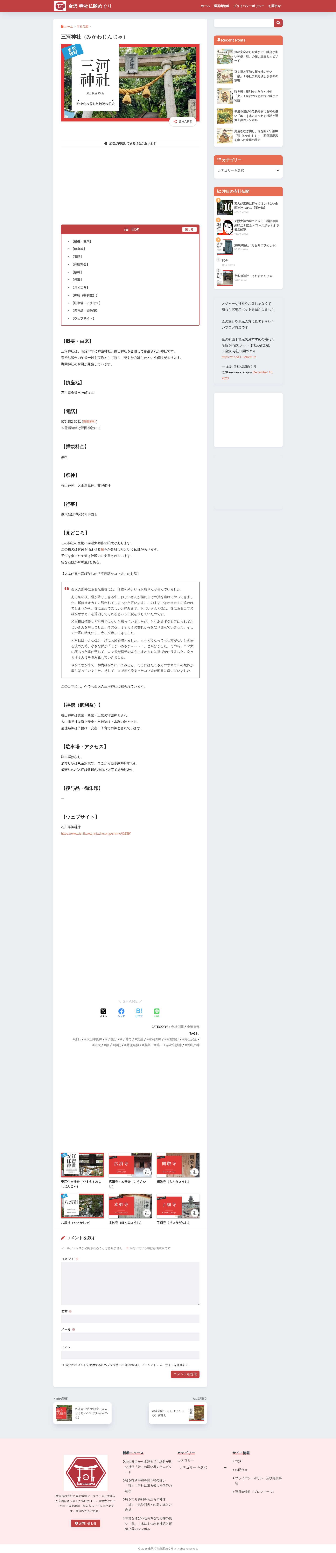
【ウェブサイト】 (83, 318)
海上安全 (191, 1039)
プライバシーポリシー (248, 6)
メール (68, 1329)
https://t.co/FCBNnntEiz (239, 357)
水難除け (173, 1039)
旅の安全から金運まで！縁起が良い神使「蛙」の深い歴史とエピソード (148, 1467)
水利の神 (155, 1039)
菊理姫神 (132, 1045)
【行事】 (77, 279)
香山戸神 (193, 1045)
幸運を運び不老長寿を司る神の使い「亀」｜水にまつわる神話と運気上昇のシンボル (148, 1523)
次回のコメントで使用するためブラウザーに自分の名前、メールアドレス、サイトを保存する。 (128, 1365)
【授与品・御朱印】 (85, 310)
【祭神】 (77, 272)
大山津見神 (94, 1039)
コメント (70, 1259)
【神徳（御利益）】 (85, 295)
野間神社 (89, 421)
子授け (112, 1039)
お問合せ (274, 6)
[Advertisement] (130, 183)
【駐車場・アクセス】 (86, 303)
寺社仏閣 (177, 1027)
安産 (140, 1039)
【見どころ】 (80, 287)
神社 (118, 1045)
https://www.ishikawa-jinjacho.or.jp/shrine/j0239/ (96, 833)
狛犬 (97, 1045)
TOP (238, 1461)
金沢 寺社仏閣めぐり (89, 6)
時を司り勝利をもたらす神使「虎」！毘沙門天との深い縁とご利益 (148, 1504)
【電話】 (77, 256)
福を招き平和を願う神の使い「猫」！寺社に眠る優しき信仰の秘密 (148, 1485)
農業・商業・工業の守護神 (163, 1045)
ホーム (205, 6)
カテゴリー (186, 1460)
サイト (66, 1347)
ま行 (78, 1039)
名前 (66, 1311)
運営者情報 (221, 6)
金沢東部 (193, 1027)
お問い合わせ (87, 1523)
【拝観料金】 (80, 264)
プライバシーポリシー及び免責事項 (258, 1481)
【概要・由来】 (82, 241)
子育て (127, 1039)
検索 (278, 23)
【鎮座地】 (79, 249)
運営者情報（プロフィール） (255, 1491)
